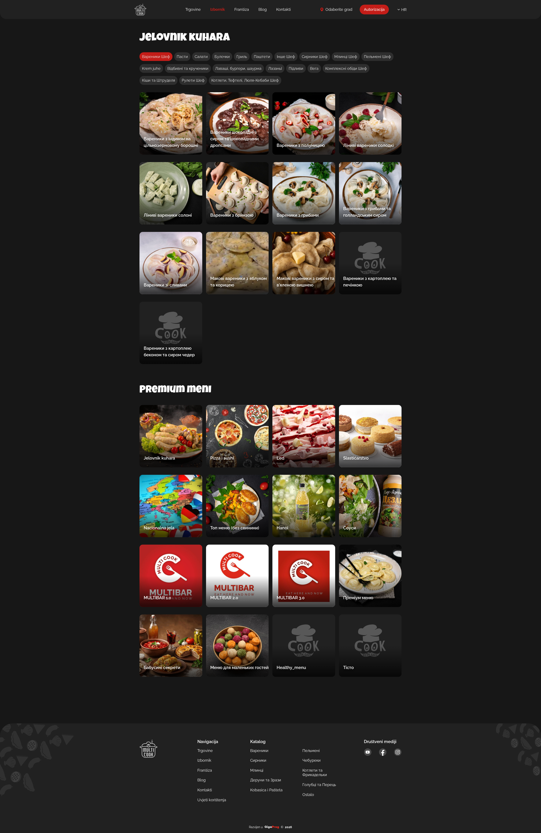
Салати (201, 56)
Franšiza (241, 9)
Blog (262, 9)
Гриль (241, 56)
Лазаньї (275, 68)
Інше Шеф (286, 56)
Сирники (258, 760)
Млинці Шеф (345, 56)
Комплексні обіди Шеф (346, 68)
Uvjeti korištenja (211, 800)
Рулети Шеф (193, 80)
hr (404, 9)
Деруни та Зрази (265, 780)
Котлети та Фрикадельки (314, 772)
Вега (314, 68)
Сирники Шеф (315, 56)
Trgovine (193, 9)
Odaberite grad (338, 9)
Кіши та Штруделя (158, 80)
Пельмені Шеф (377, 56)
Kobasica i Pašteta (266, 790)
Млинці (256, 770)
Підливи (296, 68)
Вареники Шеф (156, 56)
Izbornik (217, 9)
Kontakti (283, 9)
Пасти (182, 56)
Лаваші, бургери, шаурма (238, 68)
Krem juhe (151, 68)
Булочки (222, 56)
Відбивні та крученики (187, 68)
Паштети (262, 56)
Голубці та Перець (319, 784)
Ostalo (308, 794)
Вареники (259, 750)
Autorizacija (374, 9)
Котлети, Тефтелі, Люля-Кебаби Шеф (245, 80)
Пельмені (311, 750)
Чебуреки (311, 760)
